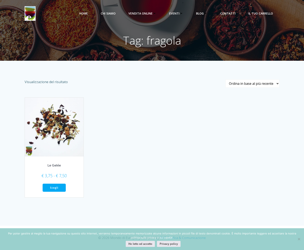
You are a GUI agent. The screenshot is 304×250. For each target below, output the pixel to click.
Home (83, 13)
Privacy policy (169, 243)
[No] (299, 239)
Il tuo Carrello (260, 13)
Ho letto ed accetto (140, 243)
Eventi (174, 13)
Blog (200, 13)
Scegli (54, 187)
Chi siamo (108, 13)
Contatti (228, 13)
